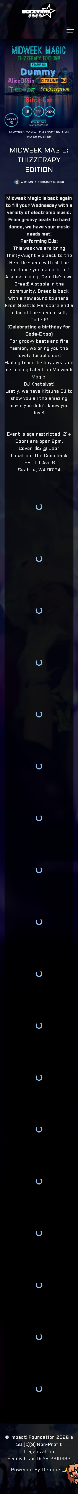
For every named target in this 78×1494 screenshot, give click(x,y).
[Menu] (70, 29)
